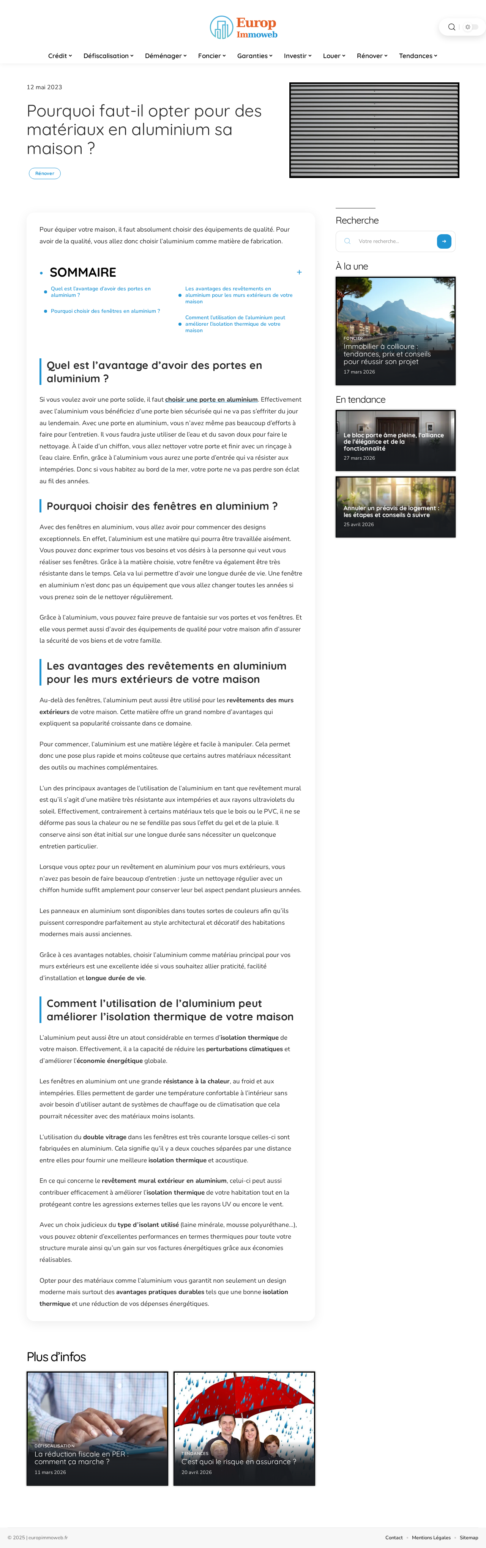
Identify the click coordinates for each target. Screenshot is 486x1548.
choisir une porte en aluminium (211, 399)
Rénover (44, 173)
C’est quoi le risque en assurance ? (238, 1461)
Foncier (353, 338)
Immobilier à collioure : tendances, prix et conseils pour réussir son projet (387, 354)
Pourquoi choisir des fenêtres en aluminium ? (106, 311)
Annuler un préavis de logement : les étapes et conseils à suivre (391, 511)
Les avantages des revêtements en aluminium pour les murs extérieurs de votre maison (239, 295)
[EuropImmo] (243, 27)
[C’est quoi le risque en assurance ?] (244, 1428)
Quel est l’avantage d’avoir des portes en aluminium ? (101, 292)
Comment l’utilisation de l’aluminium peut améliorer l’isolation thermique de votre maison (235, 324)
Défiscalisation (55, 1446)
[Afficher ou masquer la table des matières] (209, 272)
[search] (451, 27)
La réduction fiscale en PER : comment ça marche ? (82, 1457)
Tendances (194, 1454)
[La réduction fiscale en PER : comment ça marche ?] (97, 1428)
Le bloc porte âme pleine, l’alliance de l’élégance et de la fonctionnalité (394, 441)
